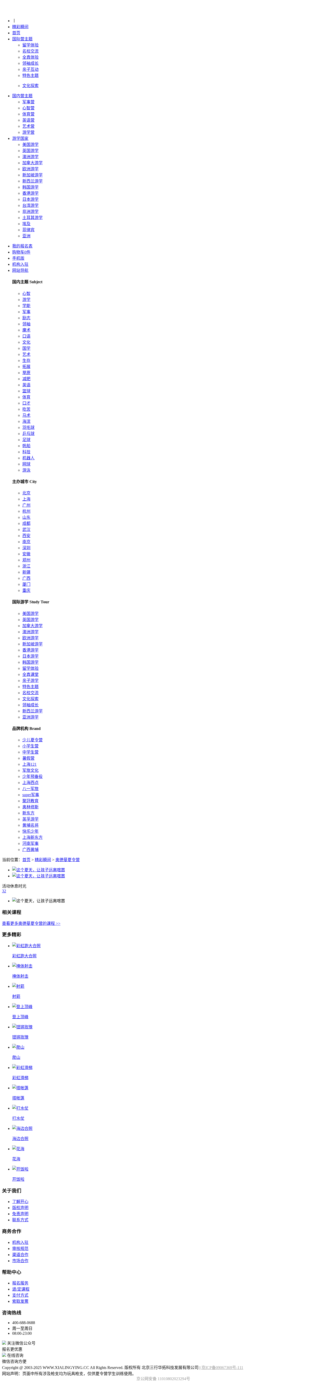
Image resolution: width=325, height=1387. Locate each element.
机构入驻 (20, 264)
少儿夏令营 (32, 740)
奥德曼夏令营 (67, 860)
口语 (26, 336)
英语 (26, 385)
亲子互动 (30, 69)
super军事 (30, 795)
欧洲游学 (30, 169)
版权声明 (20, 1208)
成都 (26, 523)
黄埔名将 (30, 825)
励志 (26, 318)
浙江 (26, 566)
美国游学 (30, 144)
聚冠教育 (30, 801)
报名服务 (20, 1283)
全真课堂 (30, 674)
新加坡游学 (32, 175)
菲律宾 (28, 230)
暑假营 (28, 758)
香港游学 (30, 193)
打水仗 (18, 1118)
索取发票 (20, 1301)
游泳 (26, 470)
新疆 (26, 572)
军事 (26, 312)
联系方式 (20, 1220)
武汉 (26, 529)
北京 (26, 493)
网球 (26, 464)
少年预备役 (32, 776)
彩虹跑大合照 (24, 956)
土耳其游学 (32, 217)
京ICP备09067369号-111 (222, 1367)
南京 (26, 542)
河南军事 (30, 843)
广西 (26, 578)
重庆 (26, 590)
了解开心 (20, 1201)
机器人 (28, 458)
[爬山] (18, 1047)
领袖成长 (30, 63)
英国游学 (30, 150)
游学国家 (20, 138)
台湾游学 (30, 205)
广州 (26, 505)
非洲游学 (30, 211)
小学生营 (30, 746)
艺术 (26, 354)
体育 (26, 397)
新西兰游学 (32, 181)
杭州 (26, 511)
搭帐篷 (18, 1098)
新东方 (28, 813)
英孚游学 (30, 819)
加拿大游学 (32, 163)
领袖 (26, 324)
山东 (26, 517)
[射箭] (18, 986)
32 (4, 891)
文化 (26, 342)
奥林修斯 (30, 807)
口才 (26, 403)
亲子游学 (30, 680)
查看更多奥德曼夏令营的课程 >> (31, 923)
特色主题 (30, 75)
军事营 (28, 102)
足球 (26, 440)
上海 (26, 499)
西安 (26, 535)
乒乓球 (28, 433)
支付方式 (20, 1295)
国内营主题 (22, 96)
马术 (26, 415)
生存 (26, 360)
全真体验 (30, 57)
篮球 (26, 391)
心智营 (28, 108)
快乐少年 (30, 831)
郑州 (26, 560)
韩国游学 (30, 187)
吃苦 (26, 409)
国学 (26, 348)
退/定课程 (20, 1289)
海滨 (26, 421)
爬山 (16, 1057)
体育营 (28, 114)
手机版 (18, 258)
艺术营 (28, 126)
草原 (26, 373)
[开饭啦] (20, 1169)
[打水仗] (20, 1108)
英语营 (28, 120)
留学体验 (30, 45)
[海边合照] (22, 1128)
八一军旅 (30, 789)
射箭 (16, 996)
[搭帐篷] (20, 1088)
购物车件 (21, 252)
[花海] (18, 1149)
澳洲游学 (30, 157)
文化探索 (30, 699)
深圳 (26, 548)
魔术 (26, 330)
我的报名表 (22, 246)
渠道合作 (20, 1254)
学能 (26, 306)
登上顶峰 (20, 1017)
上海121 (29, 764)
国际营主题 (22, 39)
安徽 (26, 554)
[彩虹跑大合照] (26, 946)
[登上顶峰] (22, 1007)
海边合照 (20, 1139)
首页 (16, 33)
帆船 (26, 446)
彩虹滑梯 (20, 1078)
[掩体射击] (22, 966)
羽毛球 (28, 427)
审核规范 (20, 1248)
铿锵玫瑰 (20, 1037)
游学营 (28, 132)
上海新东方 (32, 837)
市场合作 (20, 1261)
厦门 (26, 584)
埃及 (26, 224)
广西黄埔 (30, 849)
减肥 (26, 379)
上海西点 (30, 782)
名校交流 (30, 51)
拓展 (26, 366)
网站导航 (20, 270)
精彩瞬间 (20, 27)
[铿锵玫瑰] (22, 1027)
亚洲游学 (30, 717)
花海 (16, 1159)
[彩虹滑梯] (22, 1067)
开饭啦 (18, 1179)
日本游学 (30, 199)
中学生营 (30, 752)
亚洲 (26, 236)
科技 (26, 452)
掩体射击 (20, 976)
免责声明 (20, 1214)
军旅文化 (30, 770)
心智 (26, 293)
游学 (26, 299)
